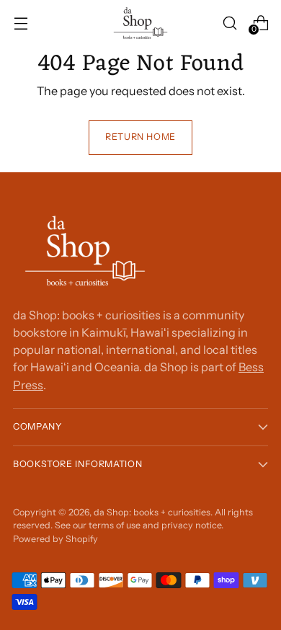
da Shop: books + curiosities (152, 512)
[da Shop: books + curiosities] (140, 23)
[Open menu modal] (20, 22)
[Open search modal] (229, 22)
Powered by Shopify (55, 538)
